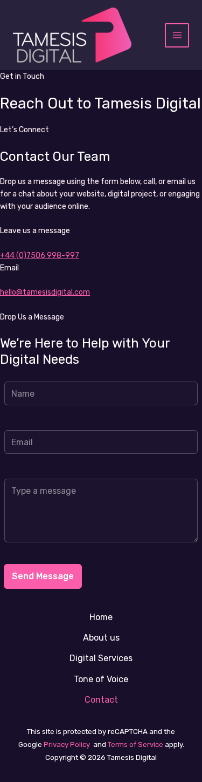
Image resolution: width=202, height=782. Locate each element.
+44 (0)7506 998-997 (39, 255)
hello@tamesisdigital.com (45, 292)
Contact (101, 700)
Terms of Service (134, 744)
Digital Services (101, 658)
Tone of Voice (101, 679)
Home (101, 617)
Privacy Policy (66, 744)
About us (101, 638)
